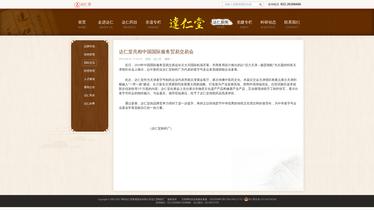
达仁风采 (89, 95)
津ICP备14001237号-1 (233, 199)
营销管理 (89, 54)
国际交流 (89, 62)
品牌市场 (89, 46)
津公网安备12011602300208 (262, 199)
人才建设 (89, 79)
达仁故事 (89, 103)
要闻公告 (89, 87)
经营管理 (89, 70)
